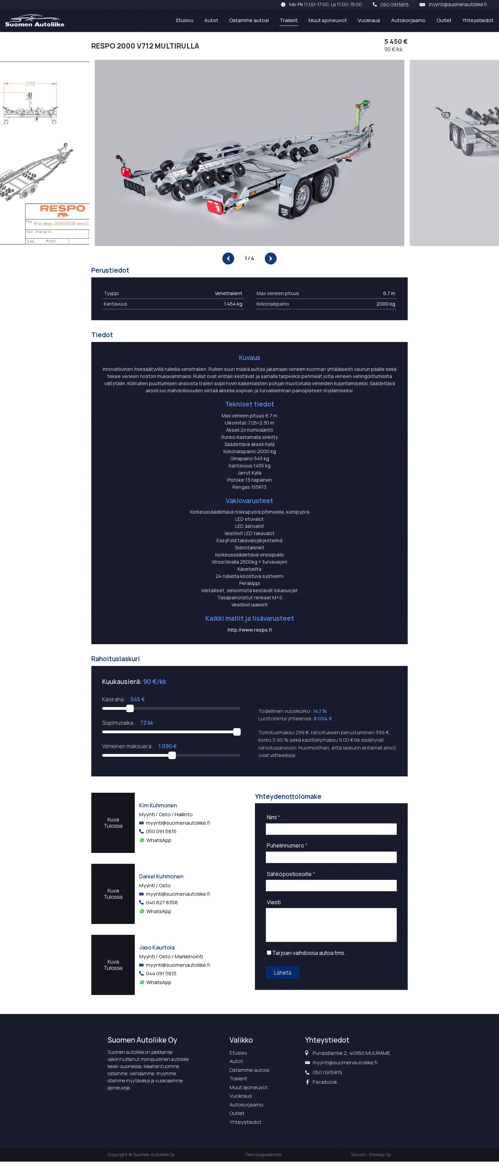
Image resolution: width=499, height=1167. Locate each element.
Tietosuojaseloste (263, 1154)
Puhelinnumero (287, 845)
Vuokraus (369, 20)
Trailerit (289, 20)
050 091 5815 (161, 831)
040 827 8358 (162, 902)
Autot (211, 20)
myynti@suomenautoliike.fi (458, 4)
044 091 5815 (161, 973)
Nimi (273, 817)
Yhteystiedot (478, 20)
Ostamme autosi (249, 20)
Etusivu (184, 20)
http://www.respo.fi (249, 630)
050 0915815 (395, 4)
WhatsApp (158, 840)
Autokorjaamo (408, 20)
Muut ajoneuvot (328, 20)
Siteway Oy (380, 1154)
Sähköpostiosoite (291, 874)
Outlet (444, 20)
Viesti (274, 902)
